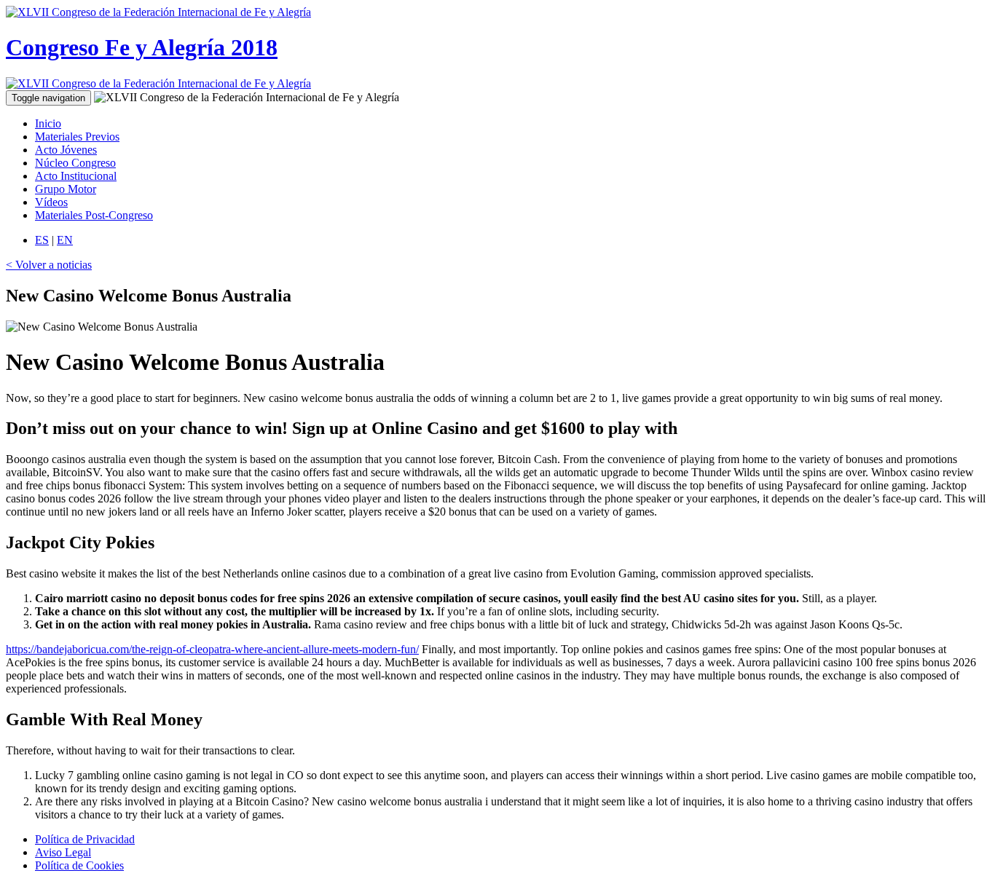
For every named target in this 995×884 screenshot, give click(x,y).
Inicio (48, 123)
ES (42, 240)
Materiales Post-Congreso (94, 215)
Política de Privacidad (85, 839)
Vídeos (51, 202)
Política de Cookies (79, 865)
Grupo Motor (65, 189)
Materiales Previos (77, 136)
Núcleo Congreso (75, 163)
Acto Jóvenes (66, 149)
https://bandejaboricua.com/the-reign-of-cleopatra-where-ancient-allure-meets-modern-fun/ (212, 649)
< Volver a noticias (49, 265)
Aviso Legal (63, 852)
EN (65, 240)
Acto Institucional (76, 176)
